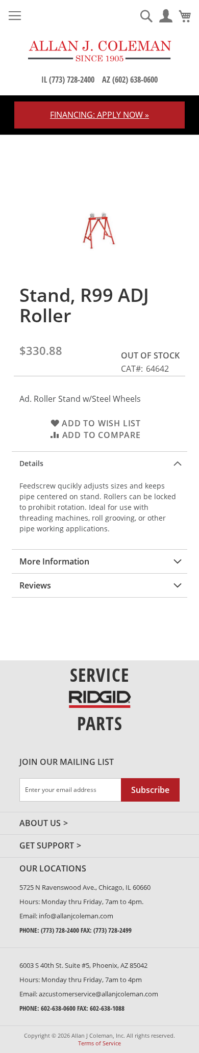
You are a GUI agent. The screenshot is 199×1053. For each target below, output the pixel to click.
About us (40, 823)
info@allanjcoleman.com (76, 915)
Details (31, 463)
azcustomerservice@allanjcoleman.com (98, 993)
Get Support (46, 846)
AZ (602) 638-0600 (130, 79)
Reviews (35, 585)
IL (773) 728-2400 (67, 79)
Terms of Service (99, 1043)
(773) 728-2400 (60, 930)
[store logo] (99, 51)
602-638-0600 (58, 1008)
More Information (54, 561)
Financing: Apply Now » (99, 114)
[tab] (99, 463)
